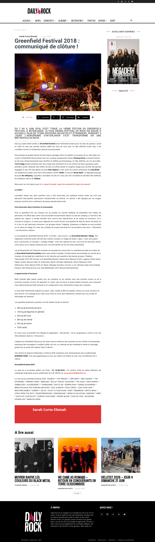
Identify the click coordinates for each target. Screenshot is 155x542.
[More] (92, 117)
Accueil (27, 20)
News (38, 20)
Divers (101, 20)
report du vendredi (65, 184)
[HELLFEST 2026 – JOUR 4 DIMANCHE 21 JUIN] (120, 455)
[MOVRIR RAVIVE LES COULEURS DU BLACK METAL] (34, 455)
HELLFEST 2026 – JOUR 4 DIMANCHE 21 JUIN (117, 479)
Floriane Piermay (21, 485)
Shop (112, 20)
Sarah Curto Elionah (28, 36)
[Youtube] (132, 1)
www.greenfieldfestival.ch (75, 373)
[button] (131, 21)
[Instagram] (121, 1)
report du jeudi (50, 184)
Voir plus (76, 493)
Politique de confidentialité (126, 540)
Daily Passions (102, 540)
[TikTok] (125, 1)
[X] (128, 1)
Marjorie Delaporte (65, 488)
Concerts (49, 20)
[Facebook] (118, 1)
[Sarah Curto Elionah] (17, 36)
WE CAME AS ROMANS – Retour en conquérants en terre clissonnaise (77, 480)
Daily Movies (112, 540)
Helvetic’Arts (92, 540)
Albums (62, 20)
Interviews (77, 20)
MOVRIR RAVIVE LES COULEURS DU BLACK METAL (33, 479)
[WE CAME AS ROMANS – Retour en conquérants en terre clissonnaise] (77, 455)
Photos (92, 20)
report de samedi (82, 184)
